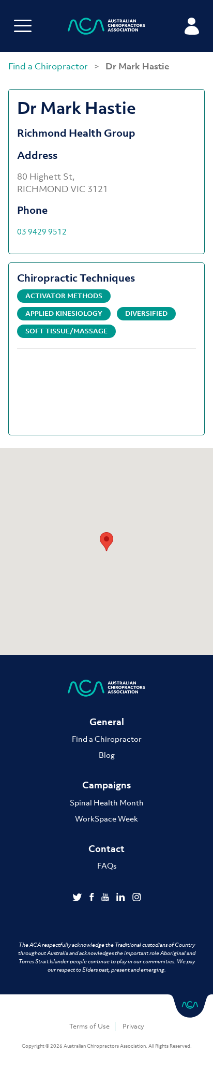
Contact (106, 849)
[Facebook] (92, 898)
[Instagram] (136, 898)
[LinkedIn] (121, 898)
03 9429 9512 (42, 231)
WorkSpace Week (106, 818)
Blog (107, 755)
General (106, 722)
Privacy (133, 1026)
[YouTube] (106, 898)
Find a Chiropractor (49, 66)
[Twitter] (78, 898)
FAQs (106, 865)
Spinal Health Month (107, 802)
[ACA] (106, 28)
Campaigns (106, 785)
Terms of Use (89, 1026)
